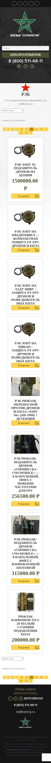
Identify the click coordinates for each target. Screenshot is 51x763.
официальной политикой (17, 749)
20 (21, 133)
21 (26, 133)
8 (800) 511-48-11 (25, 61)
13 (26, 129)
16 (41, 129)
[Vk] (10, 699)
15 (36, 129)
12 (22, 129)
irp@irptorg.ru (25, 712)
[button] (25, 55)
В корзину (24, 196)
